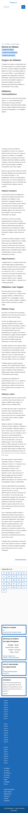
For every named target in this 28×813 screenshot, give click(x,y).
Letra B (6, 703)
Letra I (5, 718)
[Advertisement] (14, 26)
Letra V (6, 754)
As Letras (6, 770)
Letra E (6, 709)
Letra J (6, 724)
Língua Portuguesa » (20, 559)
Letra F (6, 711)
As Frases (7, 775)
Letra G (6, 714)
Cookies (6, 798)
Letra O (6, 735)
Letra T (6, 749)
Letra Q (6, 739)
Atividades (7, 782)
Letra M (6, 730)
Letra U (6, 751)
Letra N (6, 733)
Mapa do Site (7, 794)
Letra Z (6, 763)
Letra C (6, 705)
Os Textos (6, 777)
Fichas (6, 784)
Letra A (6, 700)
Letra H (6, 716)
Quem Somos (7, 791)
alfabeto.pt (11, 808)
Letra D (6, 707)
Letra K (6, 726)
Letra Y (6, 760)
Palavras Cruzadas (9, 627)
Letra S (6, 747)
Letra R (6, 742)
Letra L (6, 728)
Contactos (6, 796)
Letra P (6, 737)
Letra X (6, 758)
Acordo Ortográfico (9, 789)
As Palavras (7, 773)
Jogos (5, 779)
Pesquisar (6, 800)
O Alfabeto (7, 768)
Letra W (6, 756)
